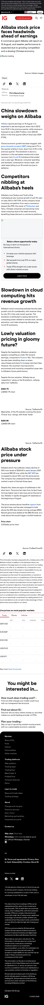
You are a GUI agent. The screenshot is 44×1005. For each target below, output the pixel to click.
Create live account (24, 18)
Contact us (9, 826)
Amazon (23, 357)
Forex (4, 615)
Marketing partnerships (14, 816)
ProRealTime (10, 776)
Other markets (11, 753)
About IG (35, 862)
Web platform (10, 763)
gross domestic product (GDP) (13, 146)
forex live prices (14, 669)
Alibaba (4, 124)
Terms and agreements (17, 859)
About (7, 802)
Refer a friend (9, 813)
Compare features (12, 780)
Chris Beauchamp (16, 93)
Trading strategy (11, 796)
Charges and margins (13, 806)
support (33, 504)
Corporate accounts (13, 819)
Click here (18, 833)
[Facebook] (10, 84)
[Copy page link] (3, 84)
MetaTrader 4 (10, 773)
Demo (7, 783)
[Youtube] (17, 878)
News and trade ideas (14, 793)
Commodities (10, 750)
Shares (4, 78)
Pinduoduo (30, 206)
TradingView (10, 770)
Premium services (12, 809)
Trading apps (10, 766)
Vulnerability (17, 862)
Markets (8, 736)
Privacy (31, 859)
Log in (40, 12)
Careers (8, 991)
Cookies (26, 862)
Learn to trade (11, 789)
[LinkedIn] (24, 84)
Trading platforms (12, 759)
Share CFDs (9, 740)
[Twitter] (17, 84)
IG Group (16, 991)
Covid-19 (17, 157)
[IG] (4, 18)
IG (6, 859)
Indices (24, 615)
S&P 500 (31, 473)
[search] (36, 18)
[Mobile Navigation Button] (41, 18)
